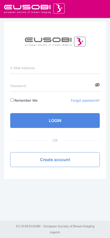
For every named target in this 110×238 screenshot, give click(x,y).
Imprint (55, 232)
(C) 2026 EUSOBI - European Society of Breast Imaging (55, 226)
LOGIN (55, 120)
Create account (55, 159)
